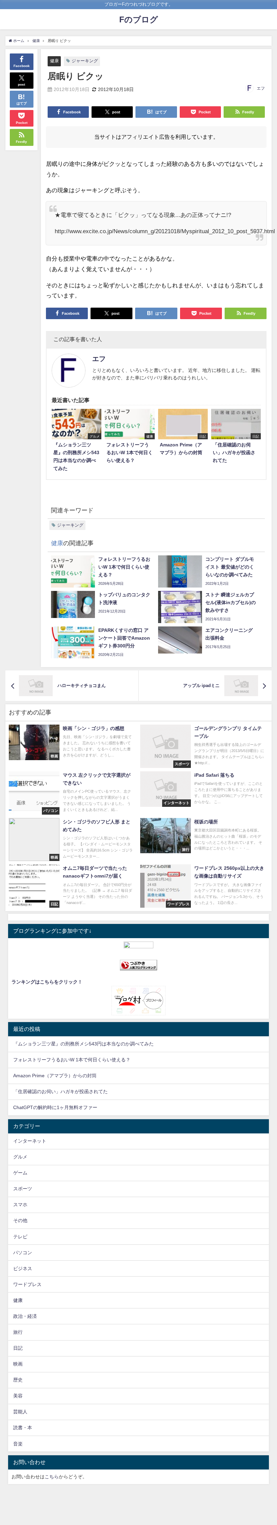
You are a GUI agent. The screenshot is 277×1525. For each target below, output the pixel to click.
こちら (52, 1476)
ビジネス (22, 1268)
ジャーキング (85, 61)
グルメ (20, 1156)
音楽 (18, 1443)
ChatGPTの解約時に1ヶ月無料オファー (55, 1107)
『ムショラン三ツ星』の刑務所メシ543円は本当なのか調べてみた (83, 1043)
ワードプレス (27, 1284)
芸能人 (20, 1411)
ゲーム (20, 1172)
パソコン (22, 1252)
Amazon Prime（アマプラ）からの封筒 (55, 1075)
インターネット (29, 1141)
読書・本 (22, 1427)
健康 (54, 61)
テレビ (20, 1236)
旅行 (18, 1332)
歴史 (18, 1379)
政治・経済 (25, 1316)
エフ (261, 88)
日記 (18, 1348)
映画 (18, 1364)
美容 (18, 1395)
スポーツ (22, 1188)
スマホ (20, 1204)
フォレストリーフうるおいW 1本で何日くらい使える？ (71, 1059)
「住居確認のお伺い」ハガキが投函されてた (60, 1091)
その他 (20, 1220)
